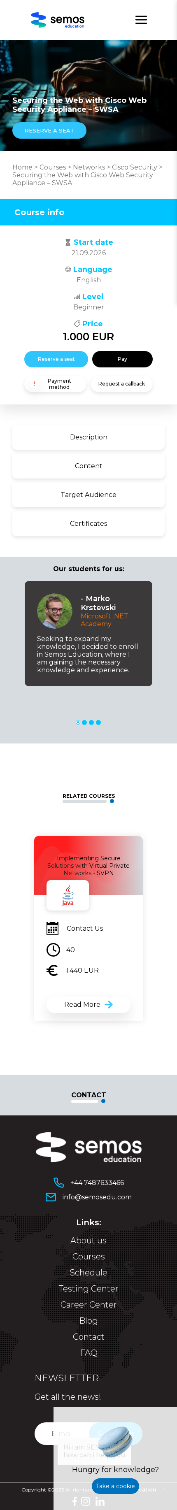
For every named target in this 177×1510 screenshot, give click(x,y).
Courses (53, 167)
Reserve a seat (56, 359)
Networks (89, 167)
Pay (122, 359)
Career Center (89, 1305)
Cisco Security (134, 167)
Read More (82, 1004)
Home (22, 167)
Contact (89, 1337)
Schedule (88, 1273)
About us (88, 1240)
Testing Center (89, 1289)
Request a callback (121, 384)
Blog (88, 1321)
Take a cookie (115, 1486)
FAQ (89, 1353)
